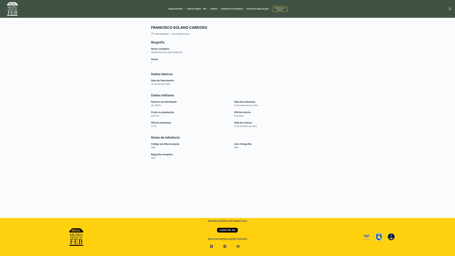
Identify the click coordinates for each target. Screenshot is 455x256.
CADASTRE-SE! (227, 230)
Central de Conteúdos (232, 9)
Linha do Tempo (194, 9)
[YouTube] (211, 246)
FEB (204, 9)
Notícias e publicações (258, 9)
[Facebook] (238, 246)
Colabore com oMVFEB (280, 9)
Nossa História (175, 9)
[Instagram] (225, 246)
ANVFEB (213, 9)
